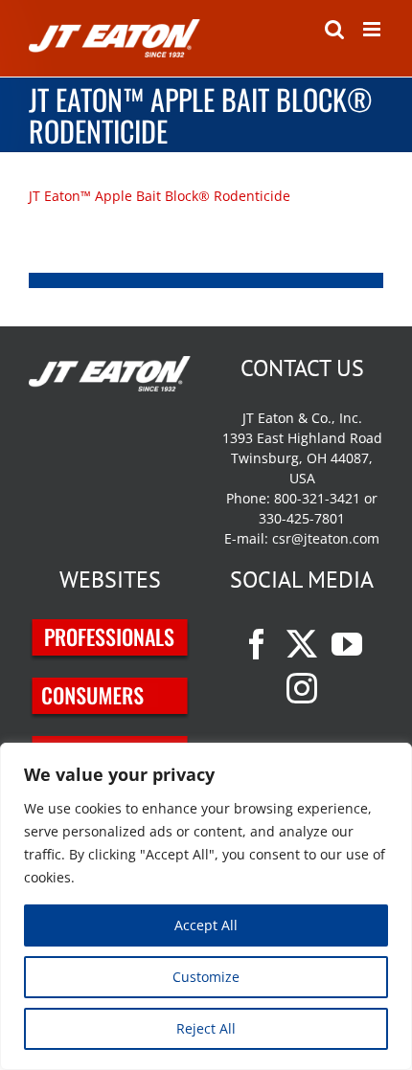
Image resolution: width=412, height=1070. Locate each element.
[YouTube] (347, 644)
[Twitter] (301, 644)
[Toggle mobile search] (334, 29)
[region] (206, 906)
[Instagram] (301, 688)
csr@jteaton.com (325, 538)
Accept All (206, 925)
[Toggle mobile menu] (373, 29)
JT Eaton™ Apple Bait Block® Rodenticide (161, 196)
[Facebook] (256, 644)
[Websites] (111, 629)
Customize (206, 977)
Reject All (206, 1028)
